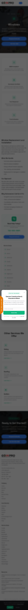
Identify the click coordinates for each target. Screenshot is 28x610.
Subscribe (14, 312)
